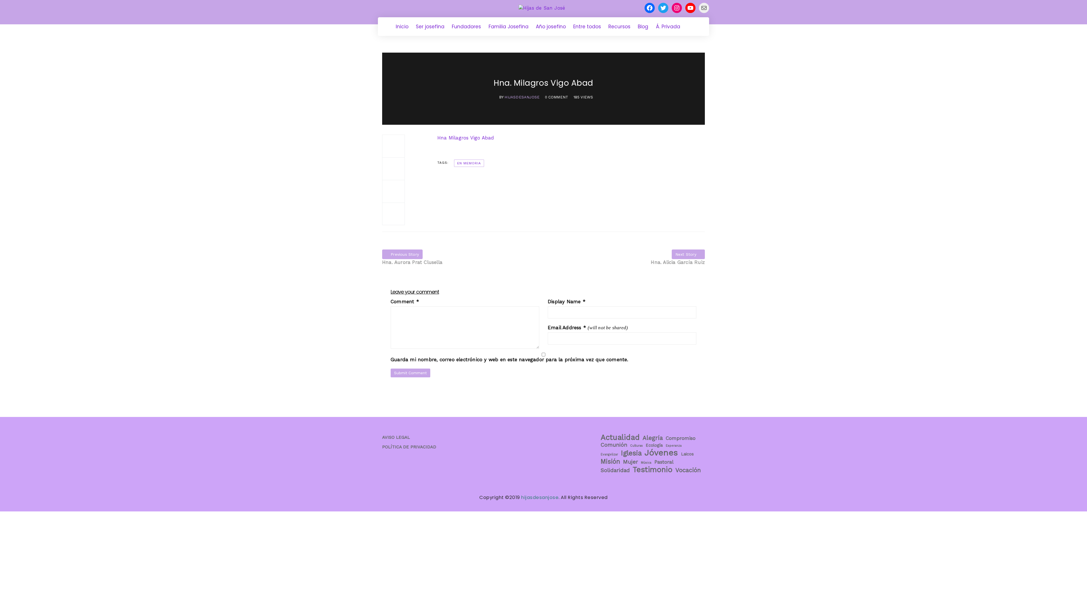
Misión (610, 461)
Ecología (654, 445)
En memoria (469, 163)
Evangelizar (609, 454)
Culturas (636, 446)
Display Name (566, 301)
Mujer (630, 462)
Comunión (614, 445)
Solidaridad (615, 470)
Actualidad (620, 437)
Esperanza (674, 446)
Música (646, 462)
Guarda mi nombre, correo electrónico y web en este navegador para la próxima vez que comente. (509, 359)
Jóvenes (661, 452)
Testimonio (653, 469)
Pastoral (663, 462)
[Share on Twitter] (393, 168)
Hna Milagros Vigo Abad (465, 138)
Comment (405, 301)
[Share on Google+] (393, 191)
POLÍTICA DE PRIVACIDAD (409, 446)
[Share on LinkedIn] (393, 214)
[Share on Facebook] (393, 146)
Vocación (688, 470)
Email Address (567, 327)
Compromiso (681, 438)
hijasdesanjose (522, 97)
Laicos (687, 454)
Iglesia (631, 453)
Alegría (653, 437)
